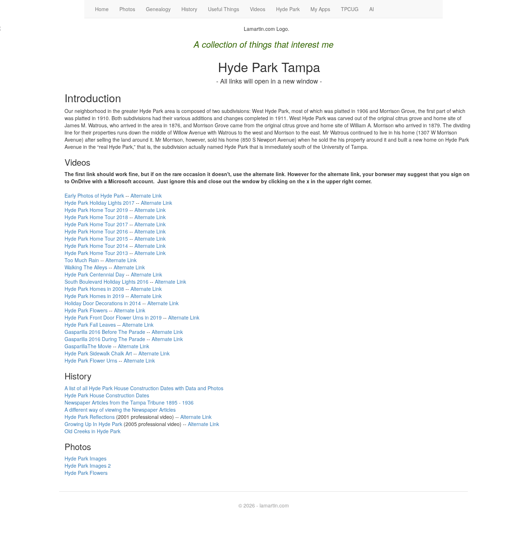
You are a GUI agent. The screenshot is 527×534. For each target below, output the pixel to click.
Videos (257, 9)
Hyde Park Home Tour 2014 (96, 245)
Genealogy (158, 9)
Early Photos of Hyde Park (94, 195)
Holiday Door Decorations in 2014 (103, 303)
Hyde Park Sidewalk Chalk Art (98, 353)
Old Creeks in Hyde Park (92, 431)
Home (102, 9)
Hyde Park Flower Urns (91, 360)
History (189, 9)
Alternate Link (146, 195)
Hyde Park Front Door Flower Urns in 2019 (113, 317)
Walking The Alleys (86, 267)
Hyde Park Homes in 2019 (94, 295)
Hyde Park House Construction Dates (107, 395)
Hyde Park (288, 9)
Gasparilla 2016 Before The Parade (105, 331)
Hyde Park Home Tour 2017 (96, 224)
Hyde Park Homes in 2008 (94, 288)
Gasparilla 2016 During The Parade (105, 338)
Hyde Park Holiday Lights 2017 (99, 202)
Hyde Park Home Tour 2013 (96, 252)
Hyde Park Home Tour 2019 (96, 209)
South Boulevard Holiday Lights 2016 (106, 281)
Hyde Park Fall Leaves (90, 324)
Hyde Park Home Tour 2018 (96, 217)
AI (371, 9)
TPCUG (350, 9)
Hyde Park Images (85, 458)
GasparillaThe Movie (88, 346)
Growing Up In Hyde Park (93, 423)
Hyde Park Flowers (86, 310)
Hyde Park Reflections (90, 416)
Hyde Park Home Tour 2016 (96, 231)
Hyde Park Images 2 (88, 465)
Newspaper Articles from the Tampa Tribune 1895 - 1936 (129, 402)
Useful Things (223, 9)
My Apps (320, 9)
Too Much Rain (82, 260)
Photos (127, 9)
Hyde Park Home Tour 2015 (96, 238)
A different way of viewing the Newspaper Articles (120, 409)
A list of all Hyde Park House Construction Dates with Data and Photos (144, 388)
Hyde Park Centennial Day (94, 274)
